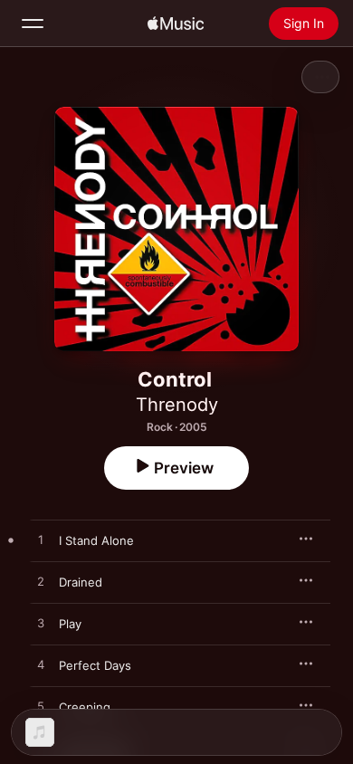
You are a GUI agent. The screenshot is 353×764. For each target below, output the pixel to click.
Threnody (177, 404)
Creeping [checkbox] (84, 707)
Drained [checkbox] (80, 582)
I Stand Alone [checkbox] (96, 540)
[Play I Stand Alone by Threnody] (41, 540)
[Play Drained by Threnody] (41, 582)
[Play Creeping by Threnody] (41, 707)
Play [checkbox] (70, 623)
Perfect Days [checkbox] (95, 665)
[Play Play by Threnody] (41, 624)
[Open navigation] (32, 23)
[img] (176, 23)
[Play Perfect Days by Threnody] (41, 665)
